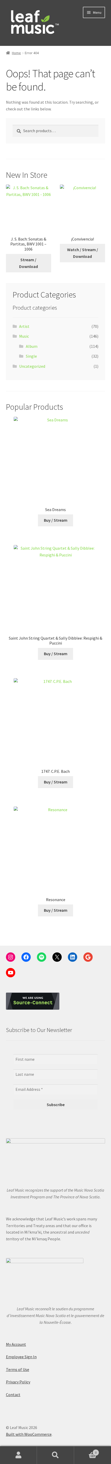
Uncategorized (32, 366)
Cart (85, 1450)
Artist (24, 326)
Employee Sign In (21, 1356)
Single (31, 356)
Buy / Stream (55, 520)
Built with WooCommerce (29, 1434)
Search (55, 1455)
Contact (13, 1394)
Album (31, 346)
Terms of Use (17, 1369)
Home (16, 53)
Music (24, 336)
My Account (16, 1344)
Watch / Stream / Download (82, 253)
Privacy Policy (18, 1381)
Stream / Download (28, 263)
